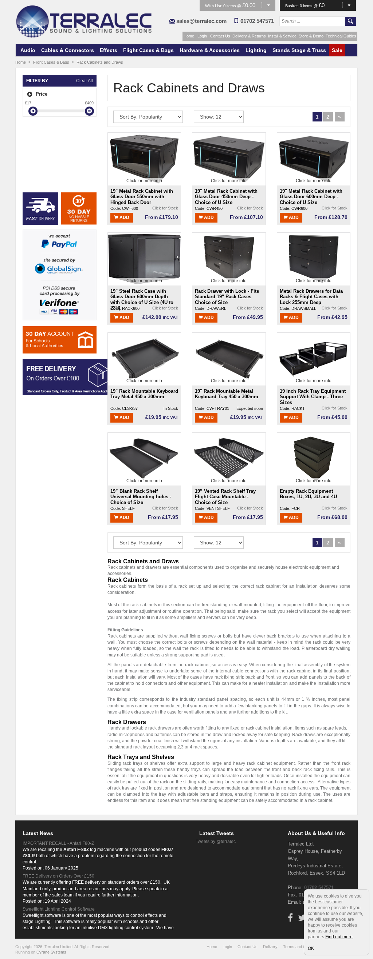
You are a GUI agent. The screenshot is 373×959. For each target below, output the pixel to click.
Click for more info (144, 180)
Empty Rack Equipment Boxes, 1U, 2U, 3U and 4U (308, 494)
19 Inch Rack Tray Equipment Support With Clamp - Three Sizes (313, 396)
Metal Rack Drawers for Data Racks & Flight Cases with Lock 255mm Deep (311, 296)
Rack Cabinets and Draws (99, 62)
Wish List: (214, 6)
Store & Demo (311, 36)
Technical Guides (341, 36)
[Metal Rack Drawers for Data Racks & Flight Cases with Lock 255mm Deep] (313, 258)
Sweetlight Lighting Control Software (59, 909)
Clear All (84, 80)
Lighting (256, 50)
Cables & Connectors (67, 50)
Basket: (292, 6)
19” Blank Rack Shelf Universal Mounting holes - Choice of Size (140, 496)
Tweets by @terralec (216, 841)
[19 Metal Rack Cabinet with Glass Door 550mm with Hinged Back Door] (144, 158)
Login (202, 36)
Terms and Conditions (302, 946)
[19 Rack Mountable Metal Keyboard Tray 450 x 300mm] (228, 358)
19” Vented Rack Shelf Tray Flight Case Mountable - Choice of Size (225, 496)
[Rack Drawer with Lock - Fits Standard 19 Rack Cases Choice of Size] (229, 258)
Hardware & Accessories (210, 50)
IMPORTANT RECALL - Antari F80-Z (58, 843)
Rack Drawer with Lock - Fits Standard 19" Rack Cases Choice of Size (227, 296)
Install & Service (282, 36)
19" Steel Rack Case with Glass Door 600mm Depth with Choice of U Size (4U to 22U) (141, 296)
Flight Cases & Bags (148, 50)
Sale (337, 50)
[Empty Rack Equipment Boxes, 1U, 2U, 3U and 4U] (313, 458)
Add (123, 217)
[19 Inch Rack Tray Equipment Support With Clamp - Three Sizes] (313, 358)
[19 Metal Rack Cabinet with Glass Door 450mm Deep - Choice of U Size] (228, 158)
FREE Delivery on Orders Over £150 (58, 876)
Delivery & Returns (249, 36)
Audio (27, 50)
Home (189, 36)
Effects (108, 50)
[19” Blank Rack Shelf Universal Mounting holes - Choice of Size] (144, 458)
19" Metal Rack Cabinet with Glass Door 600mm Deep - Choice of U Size (311, 196)
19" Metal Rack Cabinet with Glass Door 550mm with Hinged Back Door (141, 196)
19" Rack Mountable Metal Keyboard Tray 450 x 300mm (226, 394)
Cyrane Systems (51, 952)
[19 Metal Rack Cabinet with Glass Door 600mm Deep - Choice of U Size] (313, 158)
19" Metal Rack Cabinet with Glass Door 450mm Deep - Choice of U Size (226, 196)
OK (311, 948)
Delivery (270, 946)
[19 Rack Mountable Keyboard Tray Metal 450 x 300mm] (144, 358)
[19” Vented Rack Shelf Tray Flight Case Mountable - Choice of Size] (228, 458)
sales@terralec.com (201, 21)
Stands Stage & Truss (299, 50)
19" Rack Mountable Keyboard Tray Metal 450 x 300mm (144, 394)
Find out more (339, 936)
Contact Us (220, 36)
